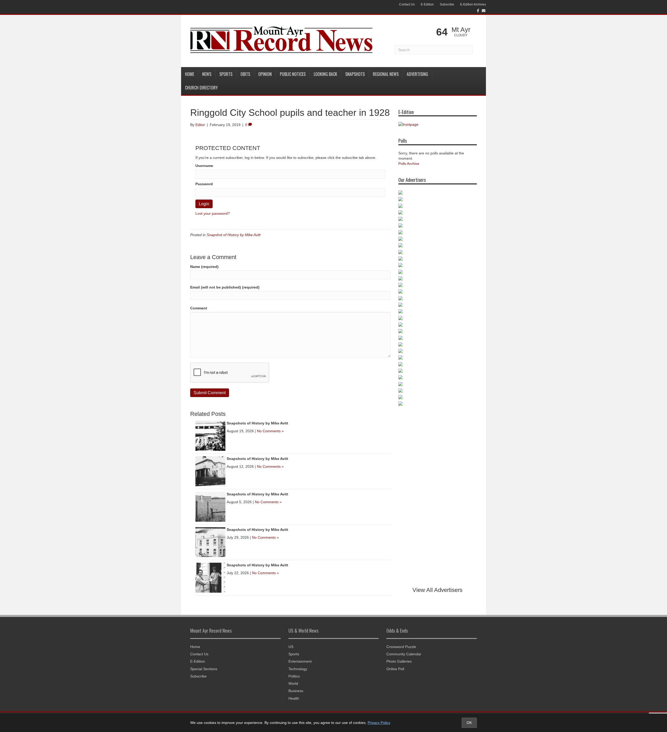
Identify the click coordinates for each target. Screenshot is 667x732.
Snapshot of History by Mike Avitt (234, 235)
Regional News (386, 74)
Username (204, 166)
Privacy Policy (379, 723)
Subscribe (447, 4)
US (290, 647)
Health (293, 698)
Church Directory (201, 88)
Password (204, 184)
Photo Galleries (399, 661)
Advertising (417, 74)
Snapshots (355, 74)
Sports (225, 74)
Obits (245, 74)
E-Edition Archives (473, 4)
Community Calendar (403, 654)
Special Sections (203, 669)
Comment (198, 308)
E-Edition (427, 4)
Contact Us (407, 4)
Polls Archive (408, 163)
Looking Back (325, 74)
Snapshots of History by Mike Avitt (257, 423)
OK (469, 723)
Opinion (265, 74)
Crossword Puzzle (401, 647)
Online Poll (395, 669)
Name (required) (204, 267)
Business (295, 691)
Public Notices (293, 74)
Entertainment (300, 661)
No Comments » (270, 431)
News (206, 74)
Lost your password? (212, 213)
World (293, 683)
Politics (294, 676)
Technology (297, 669)
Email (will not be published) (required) (225, 287)
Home (189, 74)
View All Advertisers (437, 590)
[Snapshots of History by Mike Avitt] (210, 435)
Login (204, 204)
